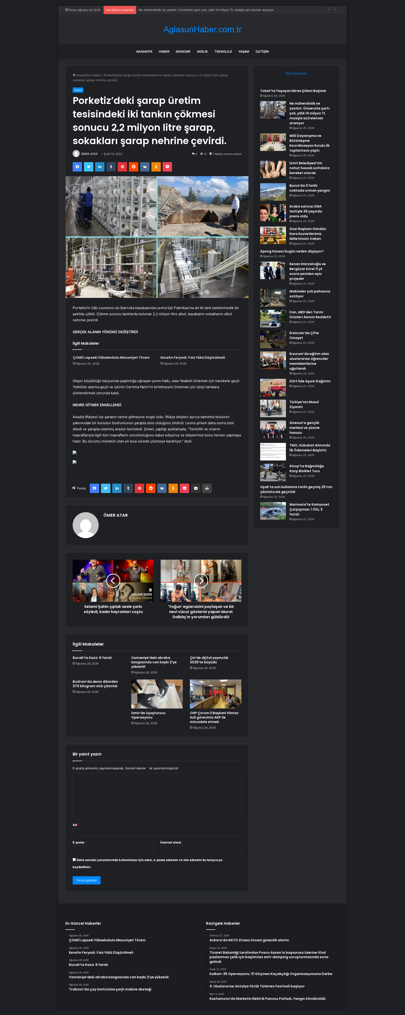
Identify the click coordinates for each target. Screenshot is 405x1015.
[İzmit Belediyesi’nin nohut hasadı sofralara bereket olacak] (273, 169)
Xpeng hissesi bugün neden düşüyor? (292, 251)
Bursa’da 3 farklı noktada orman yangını (309, 188)
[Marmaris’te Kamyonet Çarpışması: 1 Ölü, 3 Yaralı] (273, 511)
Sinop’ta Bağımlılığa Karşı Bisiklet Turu (306, 468)
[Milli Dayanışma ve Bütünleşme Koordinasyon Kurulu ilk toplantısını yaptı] (273, 142)
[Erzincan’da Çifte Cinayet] (273, 339)
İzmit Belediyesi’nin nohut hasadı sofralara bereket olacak (309, 168)
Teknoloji (223, 51)
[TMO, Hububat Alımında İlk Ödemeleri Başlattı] (273, 451)
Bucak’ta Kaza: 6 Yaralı (92, 657)
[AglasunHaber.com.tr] (202, 29)
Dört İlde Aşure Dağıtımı (309, 381)
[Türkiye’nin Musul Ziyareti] (273, 408)
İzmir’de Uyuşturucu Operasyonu (148, 715)
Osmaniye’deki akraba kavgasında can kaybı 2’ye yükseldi (154, 662)
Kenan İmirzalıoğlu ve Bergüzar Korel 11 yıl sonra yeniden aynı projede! (307, 271)
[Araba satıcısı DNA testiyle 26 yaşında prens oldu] (273, 213)
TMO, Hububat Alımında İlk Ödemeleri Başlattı (309, 448)
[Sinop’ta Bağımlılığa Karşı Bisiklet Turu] (273, 472)
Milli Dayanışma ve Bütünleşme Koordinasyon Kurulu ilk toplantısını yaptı (191, 10)
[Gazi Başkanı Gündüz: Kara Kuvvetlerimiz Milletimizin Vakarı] (273, 235)
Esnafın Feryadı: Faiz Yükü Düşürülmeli (193, 357)
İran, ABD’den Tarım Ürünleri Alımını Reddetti (310, 314)
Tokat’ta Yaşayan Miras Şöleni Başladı (293, 90)
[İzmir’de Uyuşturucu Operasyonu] (157, 693)
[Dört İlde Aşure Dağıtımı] (273, 387)
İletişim (262, 51)
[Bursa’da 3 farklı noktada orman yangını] (273, 192)
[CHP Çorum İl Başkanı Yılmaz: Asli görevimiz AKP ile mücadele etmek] (215, 693)
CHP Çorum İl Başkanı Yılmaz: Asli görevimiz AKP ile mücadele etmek (214, 717)
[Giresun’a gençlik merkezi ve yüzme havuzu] (273, 429)
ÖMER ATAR (89, 154)
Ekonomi (183, 51)
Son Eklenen (296, 73)
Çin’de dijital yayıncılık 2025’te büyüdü (209, 659)
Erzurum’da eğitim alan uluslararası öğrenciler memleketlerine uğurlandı (309, 361)
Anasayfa (144, 51)
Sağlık (202, 51)
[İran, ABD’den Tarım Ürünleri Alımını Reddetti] (273, 318)
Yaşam (243, 51)
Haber (164, 51)
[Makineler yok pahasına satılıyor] (273, 298)
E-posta (80, 842)
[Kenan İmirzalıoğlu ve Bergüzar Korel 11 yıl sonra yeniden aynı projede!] (273, 270)
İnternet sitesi (170, 842)
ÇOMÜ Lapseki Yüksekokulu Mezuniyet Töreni (111, 357)
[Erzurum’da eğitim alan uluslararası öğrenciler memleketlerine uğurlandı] (273, 360)
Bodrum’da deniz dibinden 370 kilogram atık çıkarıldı (95, 683)
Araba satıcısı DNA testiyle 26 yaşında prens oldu (305, 211)
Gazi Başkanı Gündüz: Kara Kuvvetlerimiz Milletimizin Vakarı (308, 233)
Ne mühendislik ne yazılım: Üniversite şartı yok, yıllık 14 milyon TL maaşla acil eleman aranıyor (309, 113)
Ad (76, 825)
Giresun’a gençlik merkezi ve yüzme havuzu (304, 427)
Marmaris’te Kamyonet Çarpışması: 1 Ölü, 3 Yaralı (309, 509)
